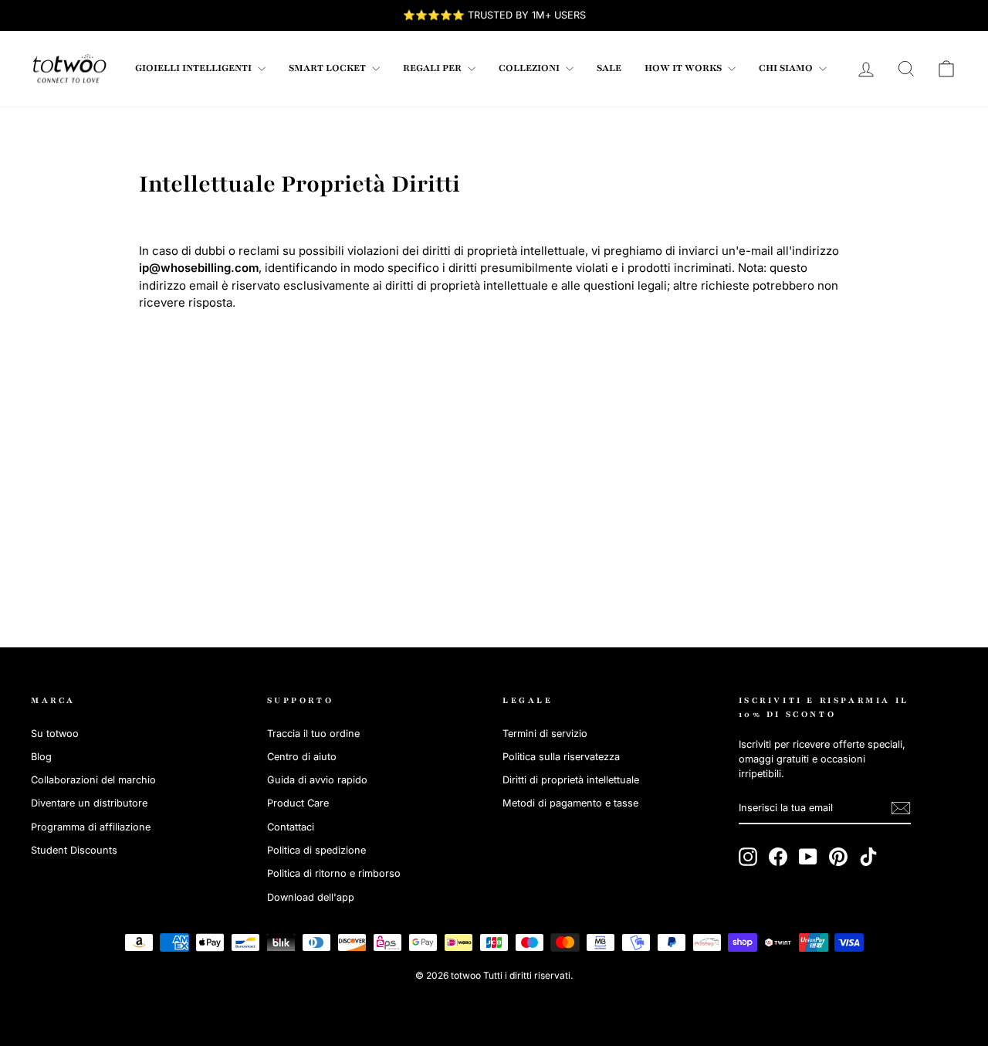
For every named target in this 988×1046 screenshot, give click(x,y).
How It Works (684, 68)
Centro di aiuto (302, 756)
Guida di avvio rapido (317, 780)
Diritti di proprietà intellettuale (570, 780)
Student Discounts (74, 850)
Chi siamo (787, 68)
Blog (41, 756)
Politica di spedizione (316, 850)
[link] (69, 68)
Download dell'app (310, 897)
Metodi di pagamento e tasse (570, 803)
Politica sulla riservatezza (561, 756)
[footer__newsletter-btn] (901, 808)
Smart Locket (328, 68)
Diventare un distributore (89, 803)
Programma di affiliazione (91, 827)
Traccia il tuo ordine (313, 733)
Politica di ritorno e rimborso (334, 873)
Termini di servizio (544, 733)
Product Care (298, 803)
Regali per (433, 68)
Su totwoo (55, 733)
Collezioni (530, 68)
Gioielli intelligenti (194, 68)
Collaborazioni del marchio (93, 780)
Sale (609, 68)
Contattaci (290, 827)
